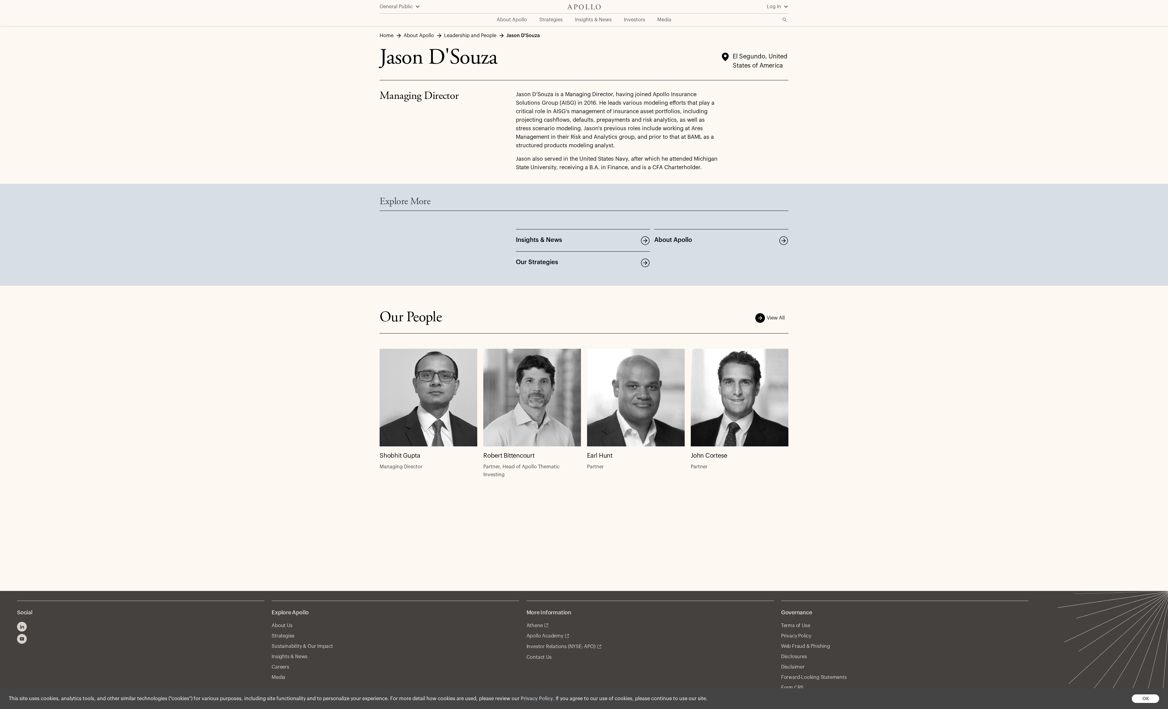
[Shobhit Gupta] (428, 397)
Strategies (283, 636)
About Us (282, 625)
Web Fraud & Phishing (805, 646)
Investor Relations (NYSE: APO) (561, 646)
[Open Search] (784, 19)
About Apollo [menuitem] (512, 19)
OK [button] (1145, 699)
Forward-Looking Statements (814, 677)
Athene (535, 625)
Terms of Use (795, 625)
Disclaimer (793, 667)
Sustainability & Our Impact (302, 646)
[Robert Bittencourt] (532, 397)
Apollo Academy (545, 636)
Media (278, 677)
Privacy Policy (537, 698)
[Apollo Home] (584, 6)
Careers (280, 667)
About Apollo (673, 240)
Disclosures (794, 656)
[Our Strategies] (645, 262)
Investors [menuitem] (634, 19)
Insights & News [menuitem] (593, 19)
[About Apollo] (783, 240)
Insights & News (539, 240)
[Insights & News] (645, 240)
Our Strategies (537, 262)
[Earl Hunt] (636, 397)
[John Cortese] (739, 397)
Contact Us (539, 657)
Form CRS (792, 687)
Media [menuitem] (664, 19)
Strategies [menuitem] (551, 19)
